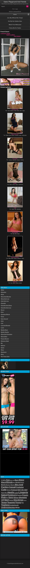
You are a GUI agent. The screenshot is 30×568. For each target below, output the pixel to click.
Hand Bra (14, 159)
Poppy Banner (5, 338)
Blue (14, 482)
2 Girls (3, 480)
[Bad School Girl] (15, 123)
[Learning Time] (15, 98)
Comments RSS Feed (17, 11)
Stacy (2, 349)
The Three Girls (5, 356)
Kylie (2, 321)
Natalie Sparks (5, 332)
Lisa (2, 323)
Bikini (9, 258)
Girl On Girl (22, 490)
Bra (13, 233)
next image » (17, 36)
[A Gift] (15, 197)
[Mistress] (15, 271)
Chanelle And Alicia (6, 305)
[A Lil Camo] (15, 148)
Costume (16, 135)
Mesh (11, 184)
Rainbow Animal (15, 257)
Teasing (18, 159)
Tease (23, 110)
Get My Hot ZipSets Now (15, 21)
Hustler (15, 183)
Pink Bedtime (15, 232)
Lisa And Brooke (5, 325)
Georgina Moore (5, 314)
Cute (9, 110)
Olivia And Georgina (6, 334)
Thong (18, 502)
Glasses (12, 110)
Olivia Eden (4, 336)
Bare (17, 480)
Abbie (2, 290)
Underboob (20, 184)
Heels (15, 110)
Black (3, 482)
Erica (2, 312)
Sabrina (3, 345)
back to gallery (10, 34)
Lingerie (17, 282)
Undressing (24, 135)
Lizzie (2, 327)
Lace (16, 493)
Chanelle (3, 303)
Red (7, 497)
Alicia (2, 294)
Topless (22, 159)
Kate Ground (4, 318)
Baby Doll (12, 480)
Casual (12, 487)
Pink (15, 209)
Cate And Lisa (5, 301)
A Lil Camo (14, 158)
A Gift (15, 207)
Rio (2, 343)
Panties (19, 495)
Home (15, 14)
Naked (15, 258)
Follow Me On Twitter (15, 28)
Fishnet (10, 159)
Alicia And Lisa (5, 298)
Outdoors (19, 258)
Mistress (15, 281)
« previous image (5, 33)
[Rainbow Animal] (15, 246)
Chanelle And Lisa (6, 307)
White (17, 507)
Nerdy (18, 110)
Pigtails (25, 495)
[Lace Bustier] (4, 365)
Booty (3, 485)
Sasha (2, 347)
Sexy (10, 497)
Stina (2, 354)
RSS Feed (11, 11)
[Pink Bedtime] (15, 221)
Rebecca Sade (5, 341)
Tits (22, 503)
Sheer (16, 498)
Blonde (9, 482)
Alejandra (3, 292)
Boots (12, 258)
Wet (13, 507)
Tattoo (22, 258)
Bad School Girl (14, 134)
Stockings (19, 209)
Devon (2, 310)
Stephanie (3, 352)
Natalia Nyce (4, 330)
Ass (11, 282)
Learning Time (15, 109)
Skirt (21, 110)
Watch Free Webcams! (15, 24)
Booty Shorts (11, 135)
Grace (2, 316)
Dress (9, 490)
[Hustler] (15, 172)
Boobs (7, 135)
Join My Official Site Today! (15, 17)
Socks (13, 184)
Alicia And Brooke (6, 296)
